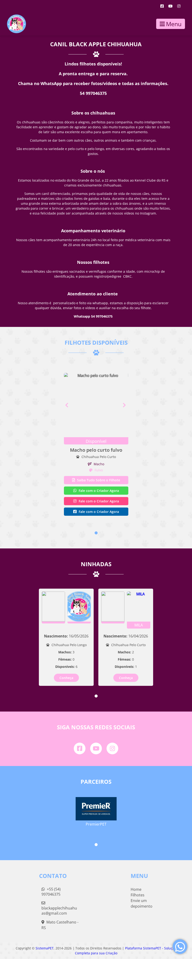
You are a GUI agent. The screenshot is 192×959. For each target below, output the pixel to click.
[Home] (13, 24)
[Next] (125, 405)
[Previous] (67, 405)
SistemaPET (45, 948)
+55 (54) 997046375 (51, 892)
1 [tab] (96, 532)
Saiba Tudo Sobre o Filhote (98, 480)
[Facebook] (162, 6)
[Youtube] (170, 6)
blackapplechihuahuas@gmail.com (59, 910)
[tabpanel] (96, 445)
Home (136, 889)
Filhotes (137, 895)
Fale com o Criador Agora (98, 490)
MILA (138, 625)
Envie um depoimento (141, 903)
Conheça (66, 678)
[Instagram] (178, 6)
